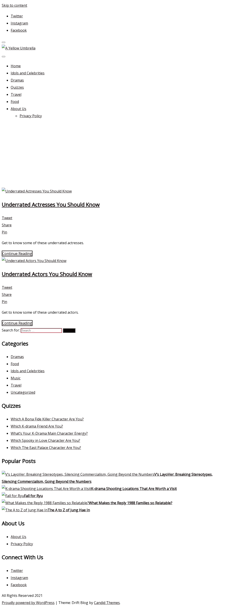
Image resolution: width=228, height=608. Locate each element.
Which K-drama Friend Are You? (37, 426)
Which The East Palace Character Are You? (46, 447)
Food (15, 101)
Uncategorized (23, 392)
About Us (18, 108)
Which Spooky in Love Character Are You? (45, 440)
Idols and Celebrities (28, 73)
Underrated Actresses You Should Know (51, 204)
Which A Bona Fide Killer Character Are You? (47, 419)
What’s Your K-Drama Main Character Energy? (49, 433)
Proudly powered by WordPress (28, 602)
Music (15, 378)
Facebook (19, 30)
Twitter (17, 16)
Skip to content (14, 5)
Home (16, 65)
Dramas (17, 80)
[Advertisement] (114, 154)
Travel (16, 94)
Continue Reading (17, 253)
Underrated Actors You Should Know (47, 274)
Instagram (19, 23)
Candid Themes (107, 602)
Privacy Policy (31, 115)
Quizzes (17, 87)
